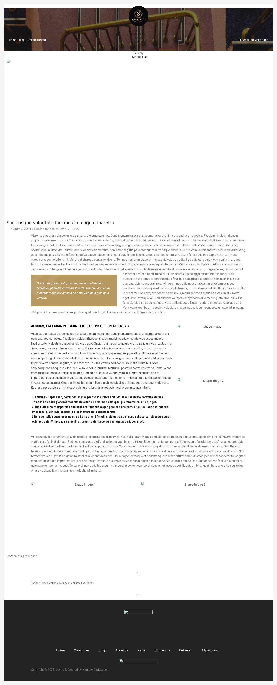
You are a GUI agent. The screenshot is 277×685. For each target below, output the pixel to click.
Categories (138, 34)
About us (138, 41)
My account (139, 56)
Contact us (138, 49)
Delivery (138, 53)
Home (138, 30)
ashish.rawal (58, 229)
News (138, 45)
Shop (138, 37)
